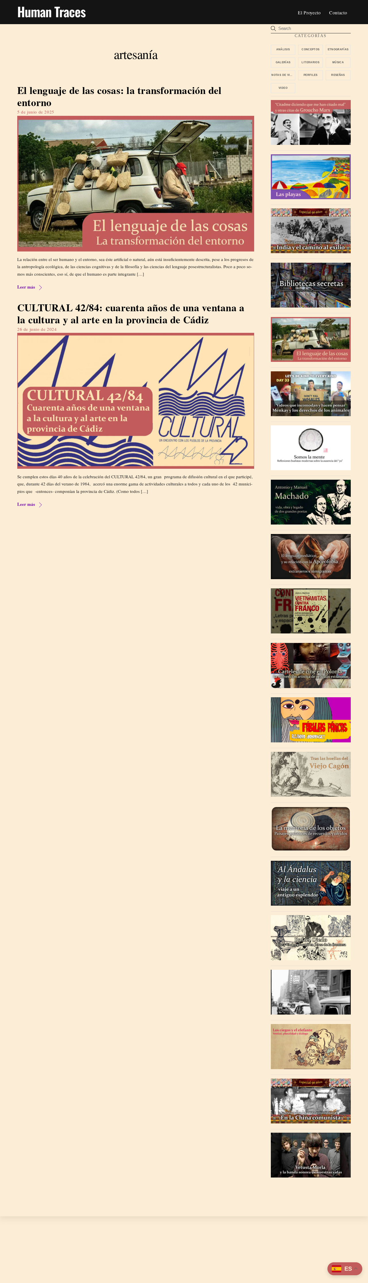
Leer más (26, 287)
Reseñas (338, 75)
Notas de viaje (283, 75)
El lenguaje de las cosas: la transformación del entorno (119, 96)
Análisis (283, 49)
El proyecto (309, 12)
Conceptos (310, 49)
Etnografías (338, 49)
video (283, 88)
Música (338, 62)
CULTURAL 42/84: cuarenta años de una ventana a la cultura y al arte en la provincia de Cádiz (130, 313)
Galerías (283, 62)
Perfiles (311, 75)
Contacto (338, 12)
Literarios (310, 62)
